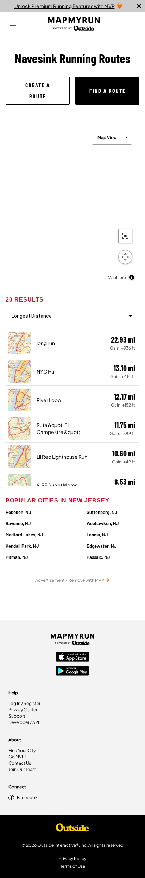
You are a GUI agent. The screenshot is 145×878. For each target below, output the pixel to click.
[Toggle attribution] (131, 277)
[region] (72, 204)
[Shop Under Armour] (72, 829)
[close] (139, 6)
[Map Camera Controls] (125, 257)
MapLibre (117, 277)
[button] (38, 91)
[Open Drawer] (12, 23)
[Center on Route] (125, 236)
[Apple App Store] (72, 658)
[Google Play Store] (72, 672)
